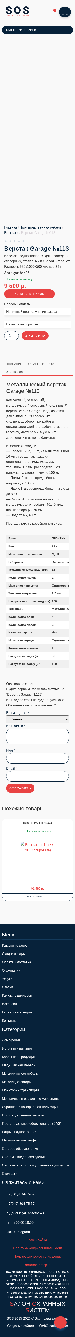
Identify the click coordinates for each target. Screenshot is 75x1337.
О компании (11, 970)
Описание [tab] (14, 364)
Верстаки (11, 233)
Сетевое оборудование (20, 1148)
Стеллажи (10, 1173)
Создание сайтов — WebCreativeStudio (37, 1326)
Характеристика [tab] (41, 364)
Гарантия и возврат (17, 1012)
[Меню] (65, 9)
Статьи (7, 987)
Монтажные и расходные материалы (30, 1098)
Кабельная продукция (19, 1057)
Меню (65, 15)
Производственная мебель (40, 227)
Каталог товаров (15, 945)
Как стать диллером (17, 995)
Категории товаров (21, 30)
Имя (10, 750)
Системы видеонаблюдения (24, 1157)
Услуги (7, 979)
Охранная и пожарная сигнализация (30, 1107)
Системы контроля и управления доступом (35, 1165)
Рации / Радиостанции (19, 1132)
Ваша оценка (17, 713)
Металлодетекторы (16, 1082)
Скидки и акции (14, 954)
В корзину (35, 335)
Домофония (11, 1040)
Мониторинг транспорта (20, 1090)
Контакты (9, 1020)
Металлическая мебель (20, 1073)
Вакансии (9, 1004)
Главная (10, 227)
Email (11, 768)
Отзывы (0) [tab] (14, 371)
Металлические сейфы (19, 1140)
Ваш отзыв (15, 726)
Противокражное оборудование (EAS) (31, 1123)
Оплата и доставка (16, 962)
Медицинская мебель (18, 1065)
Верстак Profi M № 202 (37, 822)
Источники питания (17, 1048)
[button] (37, 897)
